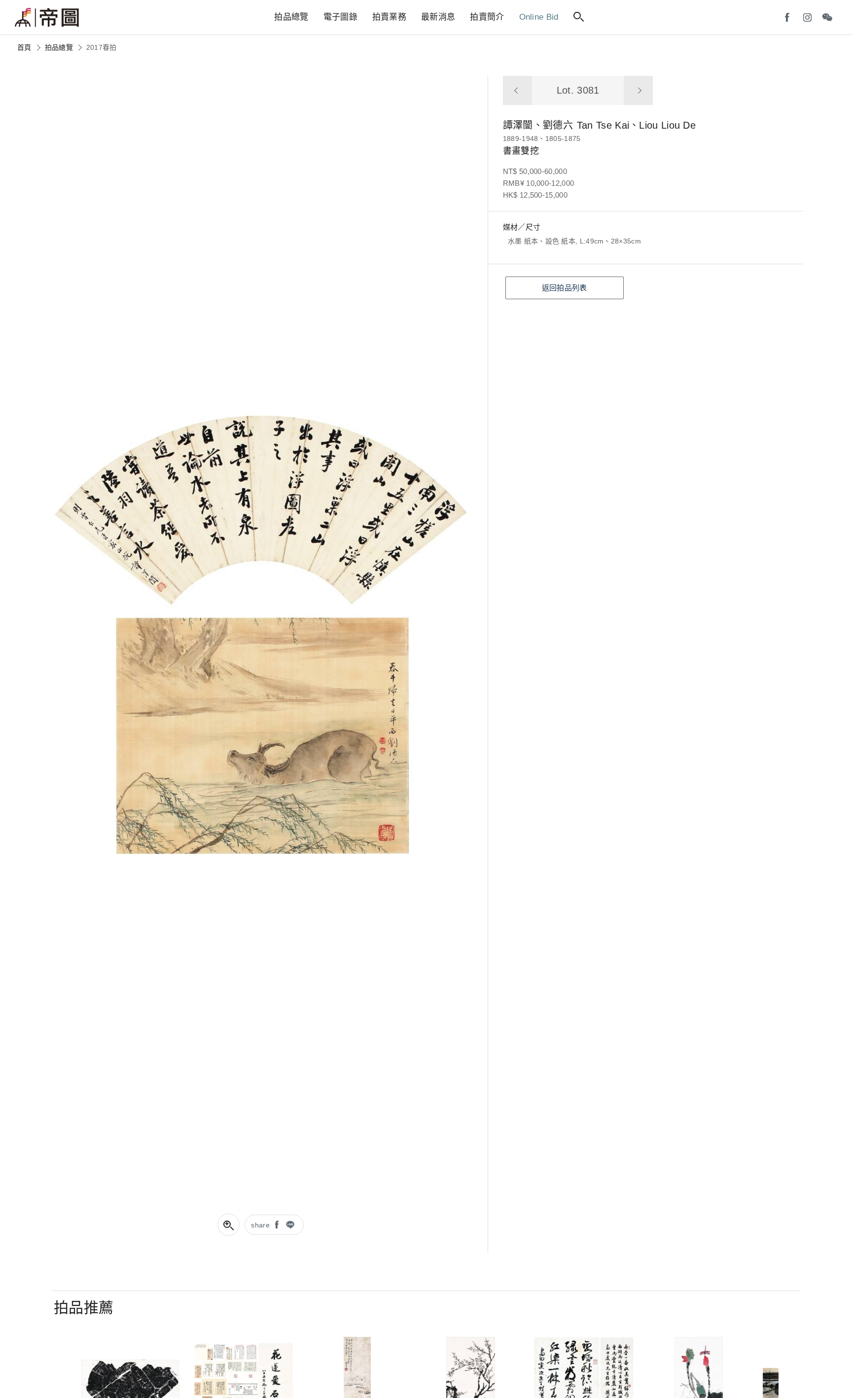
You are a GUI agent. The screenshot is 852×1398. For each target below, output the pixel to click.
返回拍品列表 (564, 287)
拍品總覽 (59, 47)
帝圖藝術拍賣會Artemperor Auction (47, 18)
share (260, 1225)
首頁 (24, 47)
